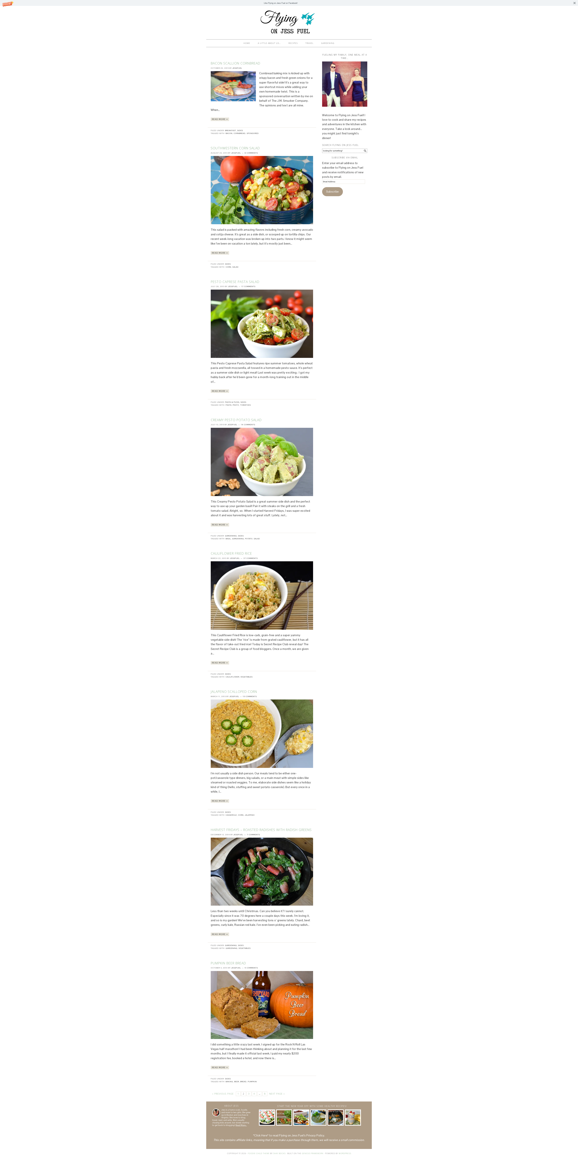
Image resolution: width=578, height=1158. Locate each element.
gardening (238, 538)
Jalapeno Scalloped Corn (234, 691)
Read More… (241, 1125)
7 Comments (253, 834)
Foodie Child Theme (259, 1153)
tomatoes (245, 405)
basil (228, 538)
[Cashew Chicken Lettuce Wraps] (284, 1117)
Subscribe (332, 191)
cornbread (239, 133)
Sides (240, 130)
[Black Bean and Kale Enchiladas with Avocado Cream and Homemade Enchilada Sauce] (301, 1117)
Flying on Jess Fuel (289, 21)
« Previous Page (223, 1093)
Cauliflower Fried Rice (231, 553)
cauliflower (232, 677)
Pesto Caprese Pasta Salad (235, 281)
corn (228, 267)
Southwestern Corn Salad (235, 148)
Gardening (231, 536)
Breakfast (230, 130)
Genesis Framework (312, 1153)
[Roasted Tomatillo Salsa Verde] (318, 1117)
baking (229, 1081)
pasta (229, 405)
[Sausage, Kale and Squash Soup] (335, 1117)
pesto (236, 405)
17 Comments (248, 286)
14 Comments (248, 424)
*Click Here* (261, 1135)
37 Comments (250, 558)
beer (236, 1081)
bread (243, 1081)
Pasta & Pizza (232, 402)
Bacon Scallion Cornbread (235, 63)
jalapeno (250, 815)
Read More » (220, 119)
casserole (231, 815)
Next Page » (277, 1093)
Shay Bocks (279, 1153)
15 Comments (250, 696)
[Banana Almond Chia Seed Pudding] (353, 1117)
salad (235, 267)
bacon (229, 133)
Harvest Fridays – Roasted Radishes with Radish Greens (261, 829)
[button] (289, 3)
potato (249, 538)
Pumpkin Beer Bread (228, 963)
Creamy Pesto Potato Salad (236, 420)
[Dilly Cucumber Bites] (267, 1117)
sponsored (253, 133)
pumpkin (252, 1081)
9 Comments (251, 968)
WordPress (345, 1153)
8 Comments (251, 153)
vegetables (247, 677)
